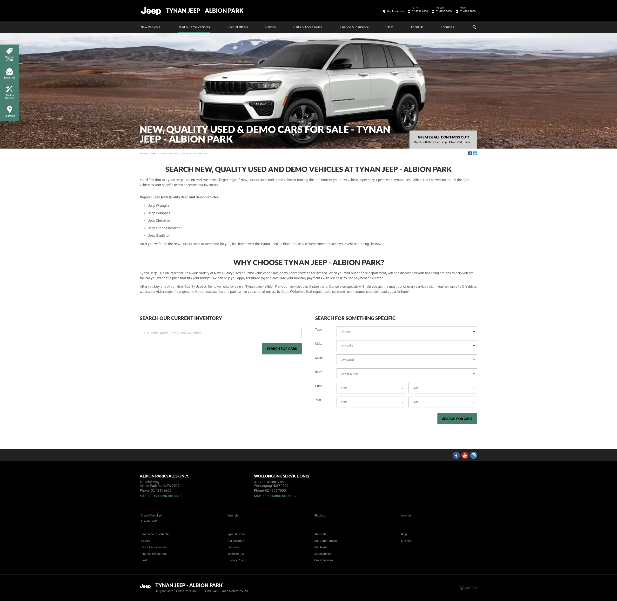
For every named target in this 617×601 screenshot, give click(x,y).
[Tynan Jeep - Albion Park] (151, 10)
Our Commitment (325, 540)
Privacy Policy (237, 560)
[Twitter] (475, 153)
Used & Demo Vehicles (194, 27)
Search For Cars (282, 348)
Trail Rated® (149, 521)
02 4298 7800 (444, 11)
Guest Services (323, 560)
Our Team (320, 547)
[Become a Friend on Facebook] (456, 455)
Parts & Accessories (307, 27)
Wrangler (233, 515)
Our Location (236, 540)
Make (318, 343)
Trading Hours (166, 496)
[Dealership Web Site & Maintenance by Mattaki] (469, 587)
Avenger (406, 515)
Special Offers (238, 27)
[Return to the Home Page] (147, 587)
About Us (417, 27)
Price (318, 386)
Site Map (406, 540)
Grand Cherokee (151, 515)
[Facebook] (470, 153)
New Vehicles (150, 27)
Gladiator (320, 515)
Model (319, 357)
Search (473, 27)
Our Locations (395, 11)
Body (318, 371)
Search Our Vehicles (195, 153)
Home (143, 153)
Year (318, 400)
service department (312, 244)
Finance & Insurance (354, 27)
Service (270, 27)
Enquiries (447, 27)
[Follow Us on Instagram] (473, 455)
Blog (404, 534)
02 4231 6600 (420, 11)
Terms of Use (236, 553)
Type (318, 329)
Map (143, 496)
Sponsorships (323, 553)
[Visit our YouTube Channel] (465, 455)
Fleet (389, 27)
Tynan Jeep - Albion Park (204, 10)
